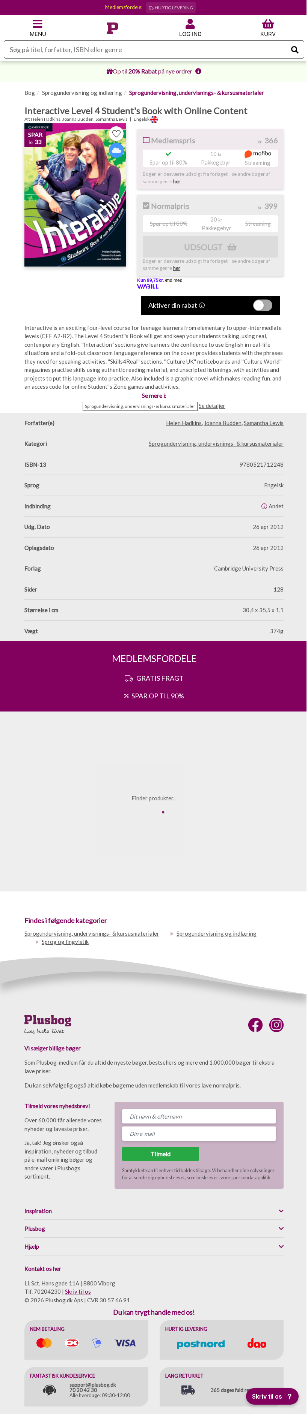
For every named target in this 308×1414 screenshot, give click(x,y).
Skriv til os (78, 1291)
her (176, 181)
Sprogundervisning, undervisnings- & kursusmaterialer (196, 92)
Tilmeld (161, 1153)
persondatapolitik (251, 1177)
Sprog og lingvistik (65, 941)
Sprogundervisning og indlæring (82, 92)
